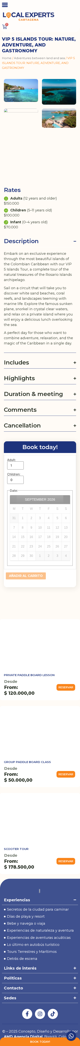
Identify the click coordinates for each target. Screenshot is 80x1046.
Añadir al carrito (26, 576)
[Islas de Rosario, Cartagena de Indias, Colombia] (21, 90)
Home (6, 58)
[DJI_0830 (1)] (59, 118)
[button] (66, 687)
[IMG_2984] (21, 118)
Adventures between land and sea (39, 58)
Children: (13, 474)
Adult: (11, 459)
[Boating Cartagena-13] (59, 92)
